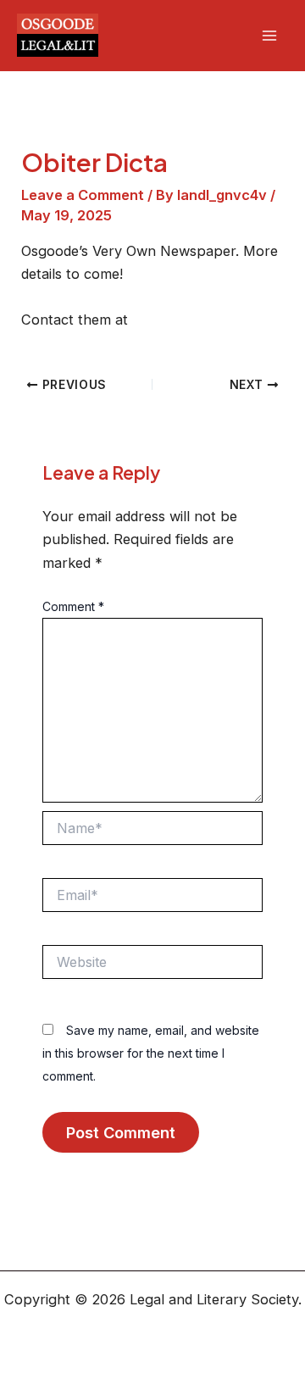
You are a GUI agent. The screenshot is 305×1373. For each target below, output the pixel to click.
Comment (73, 606)
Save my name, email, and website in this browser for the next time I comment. (150, 1053)
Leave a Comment (82, 194)
